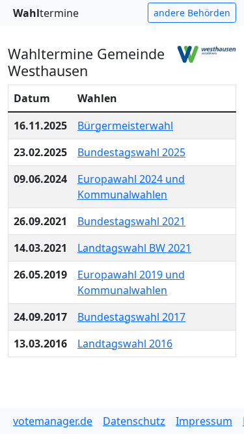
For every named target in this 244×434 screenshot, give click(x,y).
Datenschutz (134, 421)
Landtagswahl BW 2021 (134, 248)
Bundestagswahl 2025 (131, 152)
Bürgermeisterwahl (125, 125)
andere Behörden (192, 13)
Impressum (204, 421)
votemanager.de (52, 421)
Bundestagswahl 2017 (131, 317)
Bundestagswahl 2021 (131, 221)
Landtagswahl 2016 (124, 343)
